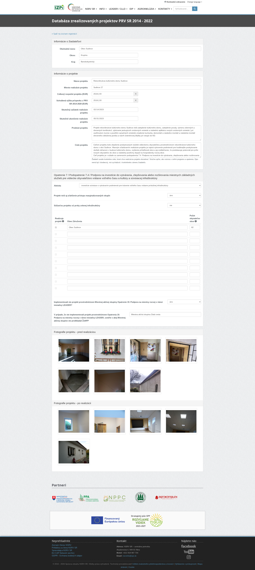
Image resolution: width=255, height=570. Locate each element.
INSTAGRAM (189, 557)
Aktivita (57, 186)
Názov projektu (81, 81)
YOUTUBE (189, 551)
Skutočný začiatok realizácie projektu (74, 111)
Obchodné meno (67, 49)
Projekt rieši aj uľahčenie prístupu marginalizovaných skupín (82, 195)
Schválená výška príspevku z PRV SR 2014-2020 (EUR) (72, 102)
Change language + (194, 2)
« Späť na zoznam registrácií (64, 34)
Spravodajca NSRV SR (62, 550)
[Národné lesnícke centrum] (140, 497)
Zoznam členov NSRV (61, 545)
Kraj (73, 62)
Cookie (131, 567)
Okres (72, 55)
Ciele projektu (81, 145)
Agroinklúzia (146, 9)
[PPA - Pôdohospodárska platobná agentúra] (89, 497)
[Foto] (74, 350)
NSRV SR (90, 9)
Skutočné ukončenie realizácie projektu (74, 120)
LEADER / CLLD (117, 9)
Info (102, 9)
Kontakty (164, 9)
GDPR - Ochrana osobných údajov (67, 555)
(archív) (71, 553)
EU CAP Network (59, 553)
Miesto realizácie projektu (76, 87)
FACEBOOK (189, 546)
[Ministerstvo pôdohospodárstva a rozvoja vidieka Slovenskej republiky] (63, 497)
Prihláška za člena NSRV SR (64, 548)
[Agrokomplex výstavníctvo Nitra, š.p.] (166, 495)
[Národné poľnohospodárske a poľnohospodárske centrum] (115, 497)
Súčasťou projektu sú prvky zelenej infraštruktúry (77, 205)
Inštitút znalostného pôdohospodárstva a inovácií (152, 564)
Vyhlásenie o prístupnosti (185, 564)
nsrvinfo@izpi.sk (129, 556)
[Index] (59, 7)
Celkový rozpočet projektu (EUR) (72, 94)
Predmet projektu (80, 128)
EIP (132, 9)
